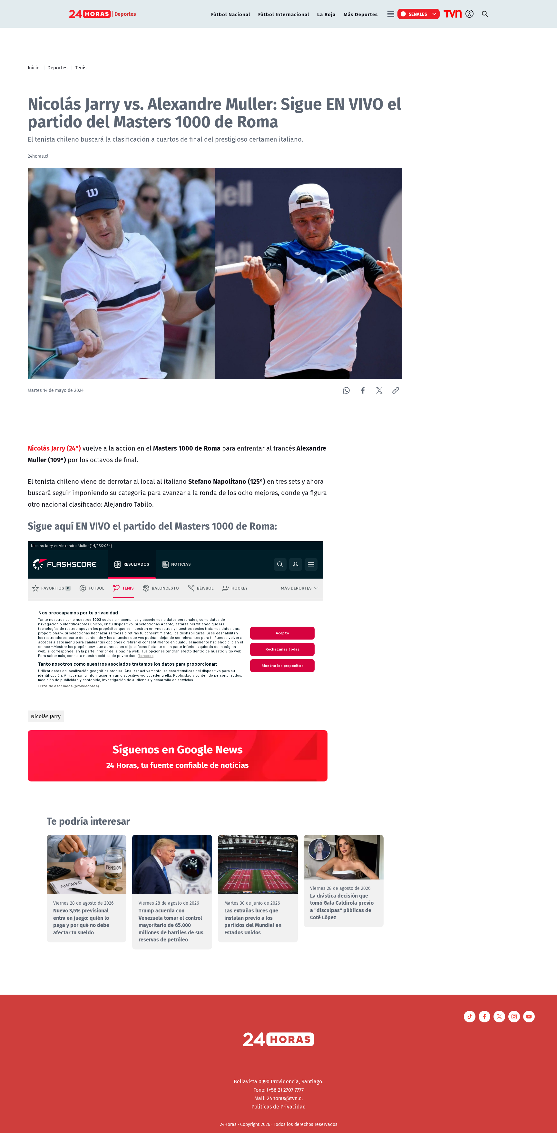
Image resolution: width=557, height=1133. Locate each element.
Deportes (57, 67)
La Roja (326, 14)
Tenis (80, 67)
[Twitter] (379, 390)
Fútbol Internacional (283, 14)
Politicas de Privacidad (278, 1106)
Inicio (34, 67)
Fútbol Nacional (230, 14)
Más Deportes (361, 14)
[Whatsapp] (346, 390)
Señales (418, 13)
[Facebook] (362, 390)
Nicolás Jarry (46, 716)
